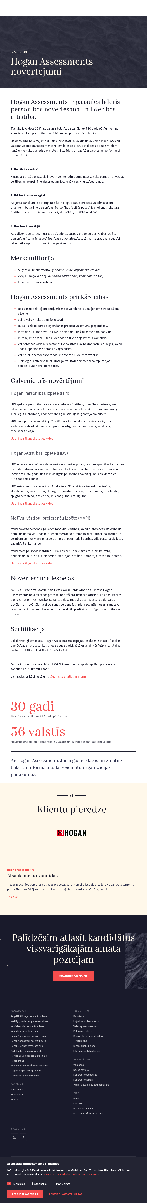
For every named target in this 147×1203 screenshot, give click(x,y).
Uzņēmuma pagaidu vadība (25, 1075)
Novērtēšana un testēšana (25, 1031)
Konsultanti (17, 1094)
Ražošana (79, 1016)
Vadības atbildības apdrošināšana (91, 1085)
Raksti (77, 1099)
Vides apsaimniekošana (86, 1026)
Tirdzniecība (80, 1041)
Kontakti (78, 1104)
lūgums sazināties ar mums (68, 676)
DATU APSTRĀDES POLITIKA (88, 1113)
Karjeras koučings (83, 1080)
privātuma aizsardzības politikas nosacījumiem (71, 1174)
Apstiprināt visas (25, 1194)
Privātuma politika (83, 1108)
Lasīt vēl (12, 897)
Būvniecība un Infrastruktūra (88, 1036)
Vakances (79, 1065)
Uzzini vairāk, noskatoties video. (32, 438)
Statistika (40, 1184)
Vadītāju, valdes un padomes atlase (30, 1021)
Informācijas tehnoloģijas (87, 1051)
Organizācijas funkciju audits (26, 1070)
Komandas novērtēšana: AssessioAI (30, 1065)
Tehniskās (19, 1184)
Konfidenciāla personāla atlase (27, 1026)
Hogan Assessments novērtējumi (28, 1036)
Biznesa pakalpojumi (84, 1046)
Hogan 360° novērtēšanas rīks (27, 1046)
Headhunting (17, 1061)
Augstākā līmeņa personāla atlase (29, 1016)
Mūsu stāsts (17, 1089)
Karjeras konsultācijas (85, 1075)
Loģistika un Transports (86, 1021)
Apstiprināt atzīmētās (66, 1194)
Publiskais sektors (83, 1031)
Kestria (14, 1099)
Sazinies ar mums (73, 975)
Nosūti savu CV (81, 1070)
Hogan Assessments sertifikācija (28, 1041)
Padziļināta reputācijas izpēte (26, 1051)
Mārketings (63, 1184)
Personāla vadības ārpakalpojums (29, 1056)
